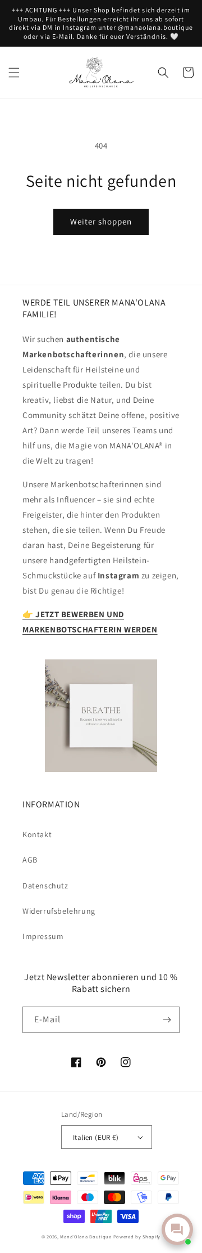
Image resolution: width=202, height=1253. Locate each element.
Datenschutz (45, 886)
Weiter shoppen (101, 221)
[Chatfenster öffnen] (177, 1229)
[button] (14, 72)
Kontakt (37, 834)
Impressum (42, 936)
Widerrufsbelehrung (58, 911)
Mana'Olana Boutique (85, 1236)
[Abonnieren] (166, 1020)
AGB (30, 860)
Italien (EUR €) (95, 1137)
